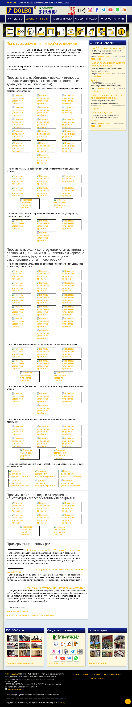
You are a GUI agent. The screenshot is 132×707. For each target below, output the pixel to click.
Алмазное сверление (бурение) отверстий (53, 550)
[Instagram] (90, 10)
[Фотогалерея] (107, 645)
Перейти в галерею (98, 663)
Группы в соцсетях (101, 112)
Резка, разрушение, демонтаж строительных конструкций (45, 571)
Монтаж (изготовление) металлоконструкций (56, 587)
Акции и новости (105, 56)
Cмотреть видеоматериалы (20, 663)
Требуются (97, 80)
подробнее (96, 59)
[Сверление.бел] (62, 643)
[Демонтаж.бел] (69, 643)
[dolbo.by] (41, 10)
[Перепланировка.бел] (66, 637)
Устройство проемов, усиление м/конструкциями (30, 615)
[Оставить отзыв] (124, 10)
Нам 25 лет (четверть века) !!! (108, 48)
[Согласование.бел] (76, 643)
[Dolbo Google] (56, 658)
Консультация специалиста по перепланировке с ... (106, 96)
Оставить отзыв (55, 663)
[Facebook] (97, 10)
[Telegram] (103, 10)
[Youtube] (110, 10)
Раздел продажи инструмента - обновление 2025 (108, 64)
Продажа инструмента (112, 674)
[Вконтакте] (69, 658)
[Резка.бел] (56, 643)
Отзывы (85, 674)
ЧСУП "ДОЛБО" (12, 674)
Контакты (75, 674)
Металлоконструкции (17, 611)
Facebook (94, 120)
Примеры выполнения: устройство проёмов (42, 43)
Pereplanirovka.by (96, 678)
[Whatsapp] (117, 10)
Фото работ (96, 674)
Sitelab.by (61, 702)
